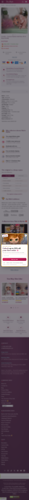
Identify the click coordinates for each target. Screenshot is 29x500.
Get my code (14, 259)
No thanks (24, 264)
